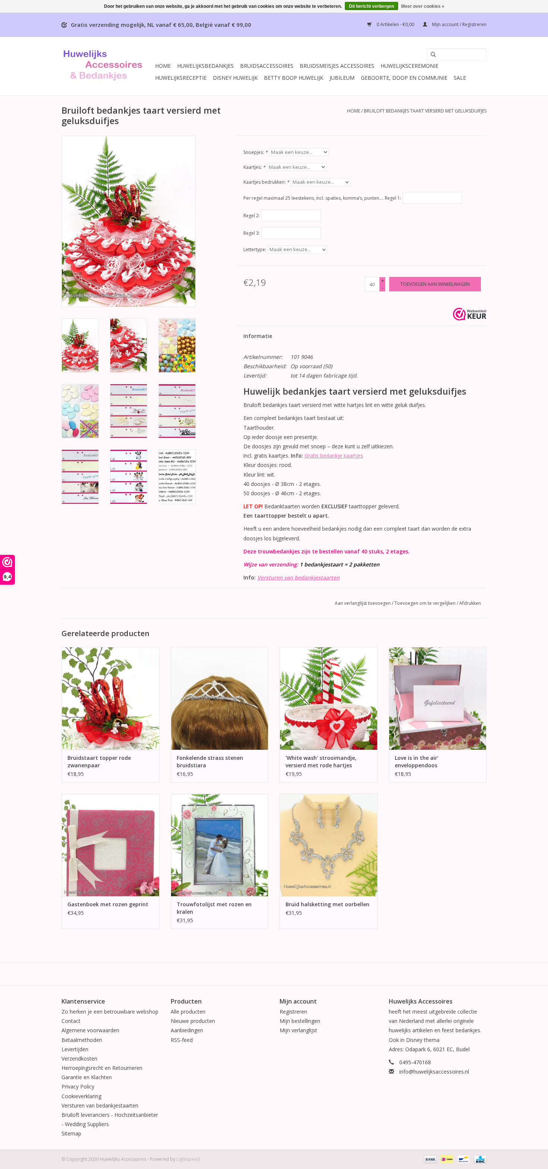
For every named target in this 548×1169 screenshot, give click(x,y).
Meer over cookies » (422, 6)
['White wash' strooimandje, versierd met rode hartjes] (329, 698)
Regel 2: (251, 215)
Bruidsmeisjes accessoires (337, 65)
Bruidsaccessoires (266, 65)
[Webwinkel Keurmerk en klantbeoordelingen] (469, 314)
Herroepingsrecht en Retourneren (102, 1067)
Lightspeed (188, 1159)
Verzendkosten (79, 1058)
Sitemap (71, 1133)
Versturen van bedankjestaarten (298, 577)
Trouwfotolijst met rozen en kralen (214, 908)
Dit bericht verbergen (371, 6)
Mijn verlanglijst (298, 1030)
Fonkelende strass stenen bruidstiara (210, 761)
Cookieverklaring (81, 1096)
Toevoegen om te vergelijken (425, 603)
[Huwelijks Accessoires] (107, 66)
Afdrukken (470, 603)
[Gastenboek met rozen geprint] (111, 845)
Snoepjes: (255, 152)
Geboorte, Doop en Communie (404, 77)
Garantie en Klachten (87, 1077)
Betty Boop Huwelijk (293, 77)
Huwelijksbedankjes (205, 65)
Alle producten (188, 1011)
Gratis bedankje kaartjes (334, 455)
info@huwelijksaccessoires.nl (434, 1071)
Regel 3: (251, 233)
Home (163, 65)
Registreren (293, 1011)
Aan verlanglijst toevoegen (363, 603)
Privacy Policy (78, 1086)
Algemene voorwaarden (90, 1030)
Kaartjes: (254, 167)
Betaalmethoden (82, 1039)
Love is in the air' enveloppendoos (416, 761)
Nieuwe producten (193, 1020)
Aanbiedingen (187, 1030)
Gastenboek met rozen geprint (107, 904)
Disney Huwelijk (235, 77)
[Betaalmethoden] (429, 1159)
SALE (460, 77)
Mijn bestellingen (300, 1020)
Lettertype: (254, 249)
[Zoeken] (430, 54)
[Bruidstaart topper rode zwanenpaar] (111, 698)
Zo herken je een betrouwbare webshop (110, 1011)
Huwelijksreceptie (181, 77)
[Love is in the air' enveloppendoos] (438, 698)
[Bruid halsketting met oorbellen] (329, 845)
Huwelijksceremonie (409, 65)
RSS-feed (182, 1039)
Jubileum (342, 77)
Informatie (257, 335)
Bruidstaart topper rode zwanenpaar (99, 761)
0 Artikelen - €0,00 (395, 24)
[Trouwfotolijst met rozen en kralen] (220, 845)
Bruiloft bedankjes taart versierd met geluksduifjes (425, 111)
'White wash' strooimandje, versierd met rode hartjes (321, 761)
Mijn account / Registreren (458, 24)
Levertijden (75, 1049)
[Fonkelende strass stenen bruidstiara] (220, 698)
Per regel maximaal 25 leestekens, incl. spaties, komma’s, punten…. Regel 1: (322, 198)
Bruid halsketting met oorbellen (327, 904)
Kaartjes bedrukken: (266, 182)
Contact (71, 1020)
